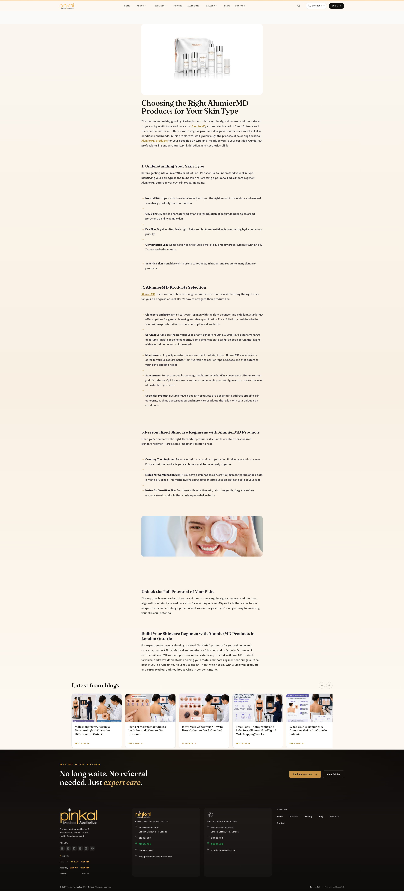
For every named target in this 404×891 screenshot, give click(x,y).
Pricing (178, 6)
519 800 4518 (217, 838)
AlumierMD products (154, 140)
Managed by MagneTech (334, 887)
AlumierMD (193, 6)
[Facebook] (74, 848)
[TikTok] (68, 848)
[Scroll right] (329, 685)
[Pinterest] (62, 848)
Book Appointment (303, 774)
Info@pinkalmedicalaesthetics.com (155, 856)
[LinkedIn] (86, 848)
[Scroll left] (322, 685)
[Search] (299, 6)
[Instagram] (80, 848)
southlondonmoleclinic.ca (223, 850)
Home (127, 6)
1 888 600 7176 (146, 850)
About (140, 6)
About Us (334, 816)
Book (335, 6)
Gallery (210, 6)
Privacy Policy (316, 887)
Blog (227, 6)
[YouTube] (92, 848)
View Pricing (333, 774)
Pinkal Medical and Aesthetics (80, 887)
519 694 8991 (145, 838)
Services (160, 6)
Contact (240, 6)
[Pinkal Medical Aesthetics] (67, 6)
